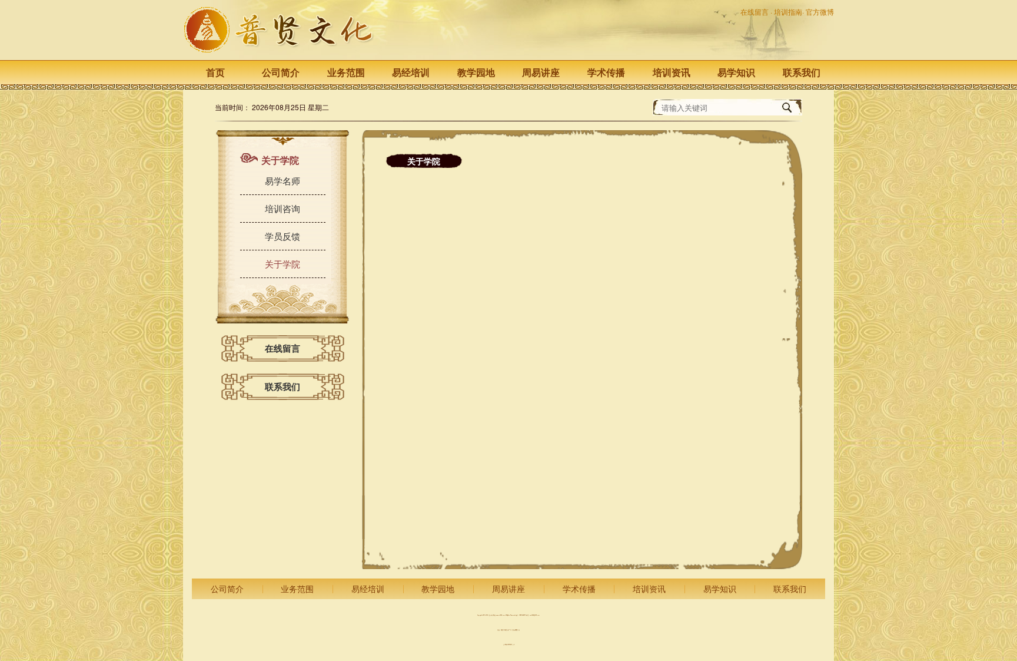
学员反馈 (282, 236)
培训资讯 (671, 72)
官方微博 (820, 11)
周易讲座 (541, 72)
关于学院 (282, 263)
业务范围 (346, 72)
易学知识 (736, 72)
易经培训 (411, 72)
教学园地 (476, 72)
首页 (215, 72)
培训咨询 (282, 208)
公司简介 (281, 72)
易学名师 (282, 180)
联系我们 (801, 72)
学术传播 (606, 72)
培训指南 (788, 11)
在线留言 (755, 11)
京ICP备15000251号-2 (508, 645)
